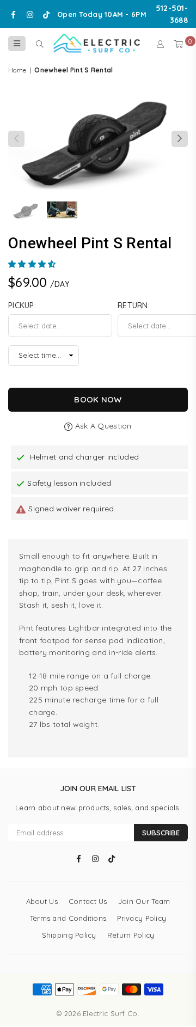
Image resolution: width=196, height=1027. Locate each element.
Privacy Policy (141, 918)
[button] (33, 264)
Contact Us (88, 901)
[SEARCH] (39, 43)
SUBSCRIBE (161, 832)
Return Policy (131, 935)
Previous (16, 139)
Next (179, 139)
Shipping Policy (69, 935)
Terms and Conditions (68, 918)
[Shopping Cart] (178, 43)
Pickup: (22, 305)
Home (17, 70)
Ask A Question (102, 426)
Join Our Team (144, 901)
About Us (42, 901)
